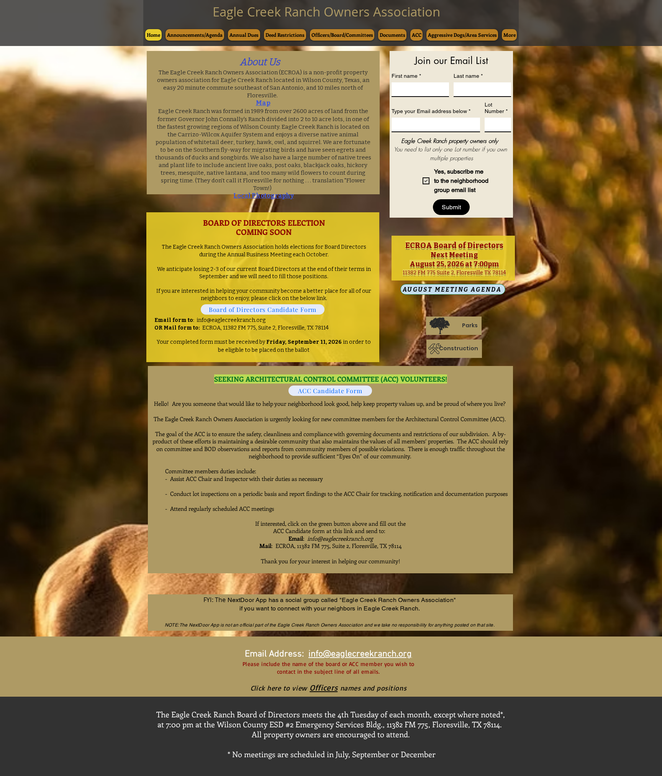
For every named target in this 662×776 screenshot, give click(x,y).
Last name (468, 76)
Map (263, 103)
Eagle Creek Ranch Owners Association (326, 11)
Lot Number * (496, 108)
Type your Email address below (431, 111)
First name (406, 76)
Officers (324, 687)
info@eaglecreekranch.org (231, 320)
